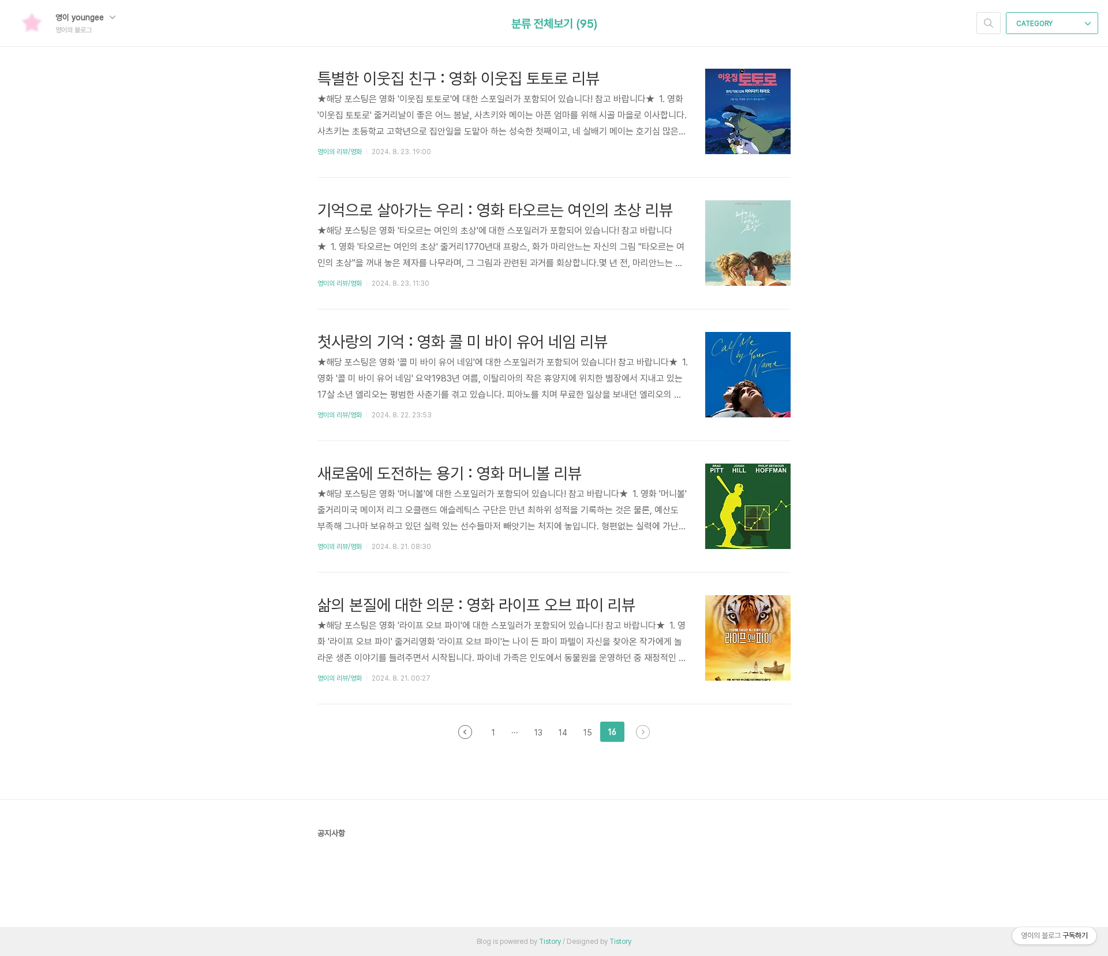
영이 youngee (80, 17)
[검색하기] (988, 23)
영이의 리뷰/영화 (339, 152)
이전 (465, 732)
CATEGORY (1035, 24)
